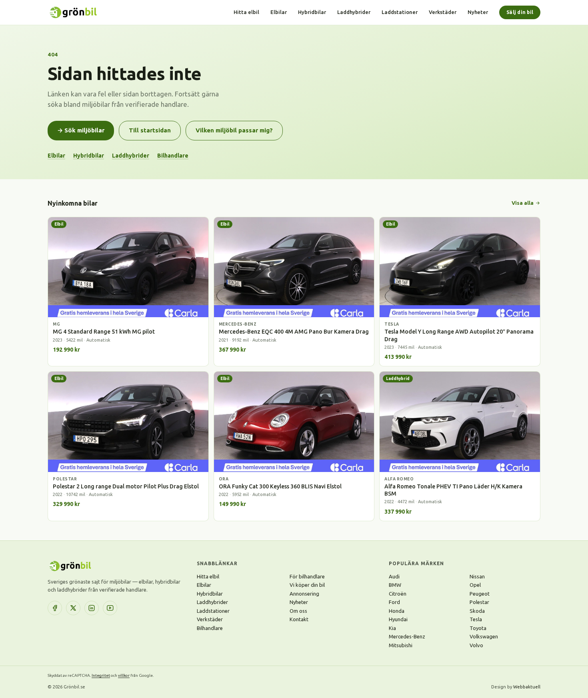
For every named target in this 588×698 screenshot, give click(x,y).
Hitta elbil (246, 12)
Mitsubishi (400, 645)
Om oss (298, 611)
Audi (394, 576)
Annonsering (304, 593)
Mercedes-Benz (407, 636)
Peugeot (480, 593)
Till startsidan (150, 130)
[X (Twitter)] (73, 608)
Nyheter (478, 12)
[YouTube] (110, 608)
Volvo (476, 645)
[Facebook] (55, 608)
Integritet (101, 675)
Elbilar (278, 12)
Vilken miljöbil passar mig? (234, 130)
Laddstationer (400, 12)
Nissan (477, 576)
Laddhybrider (353, 12)
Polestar (479, 602)
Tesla (476, 619)
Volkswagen (484, 636)
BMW (395, 585)
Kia (392, 628)
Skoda (477, 611)
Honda (396, 611)
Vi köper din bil (307, 585)
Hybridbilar (312, 12)
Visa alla (523, 203)
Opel (475, 585)
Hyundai (398, 619)
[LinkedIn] (91, 608)
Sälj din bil (519, 12)
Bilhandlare (172, 155)
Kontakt (299, 619)
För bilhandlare (307, 576)
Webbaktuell (526, 686)
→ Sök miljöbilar (80, 130)
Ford (394, 602)
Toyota (478, 628)
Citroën (397, 593)
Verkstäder (442, 12)
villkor (124, 675)
